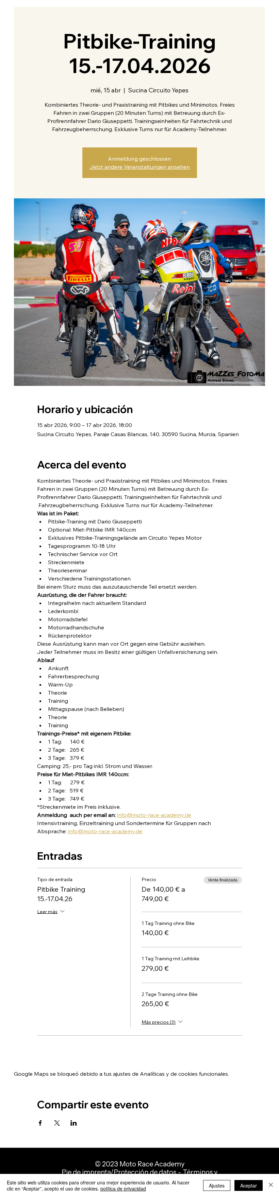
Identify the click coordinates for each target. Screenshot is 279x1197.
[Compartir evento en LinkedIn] (73, 1123)
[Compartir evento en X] (57, 1123)
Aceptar (248, 1185)
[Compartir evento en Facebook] (40, 1123)
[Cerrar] (271, 1185)
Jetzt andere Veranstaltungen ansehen (139, 166)
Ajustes (217, 1185)
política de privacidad (123, 1188)
